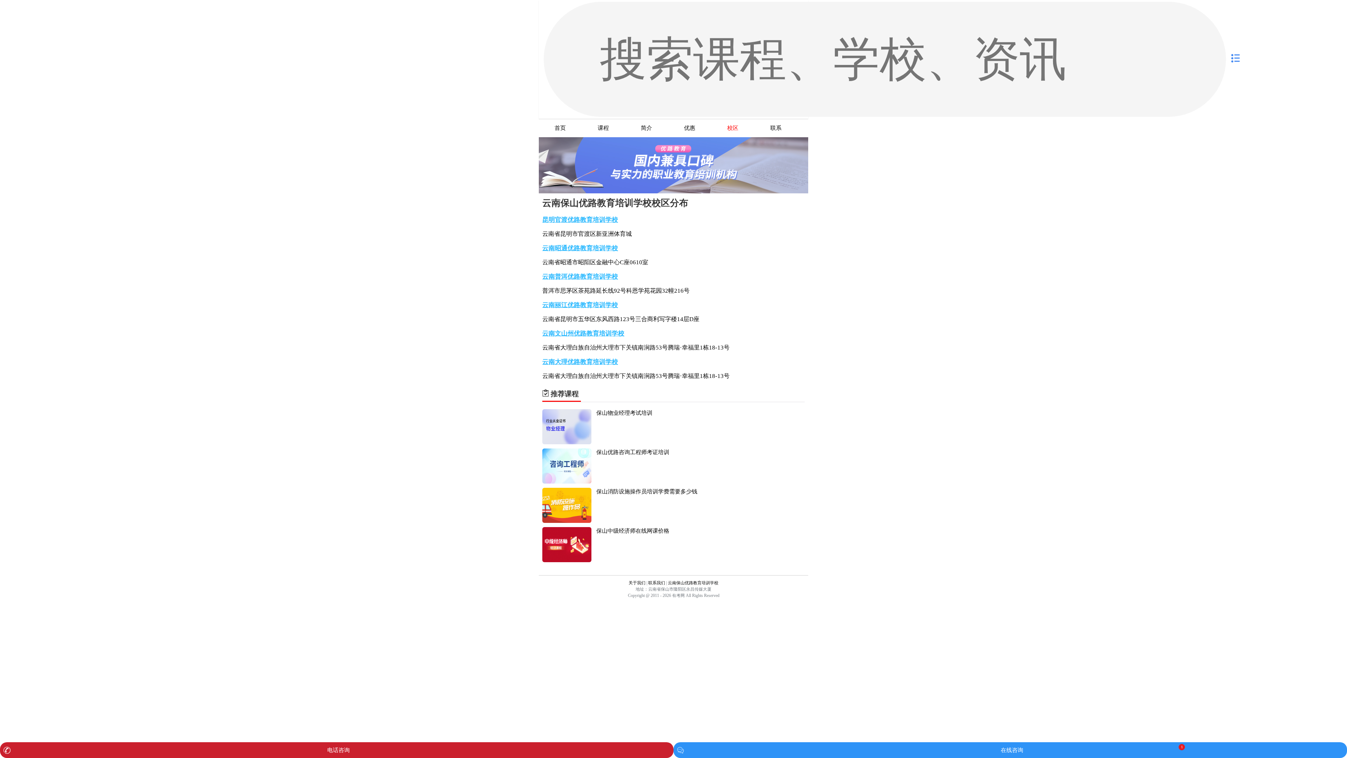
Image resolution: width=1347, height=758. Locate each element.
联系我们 (656, 582)
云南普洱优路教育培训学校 (580, 276)
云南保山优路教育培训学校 (693, 582)
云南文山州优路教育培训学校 (583, 333)
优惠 (689, 128)
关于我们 (637, 582)
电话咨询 (338, 750)
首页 (560, 128)
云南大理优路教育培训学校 (580, 361)
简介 (646, 128)
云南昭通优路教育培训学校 (580, 248)
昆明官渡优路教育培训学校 (580, 219)
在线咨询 (1012, 750)
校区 (732, 128)
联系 (776, 128)
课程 (603, 128)
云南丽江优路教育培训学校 (580, 304)
